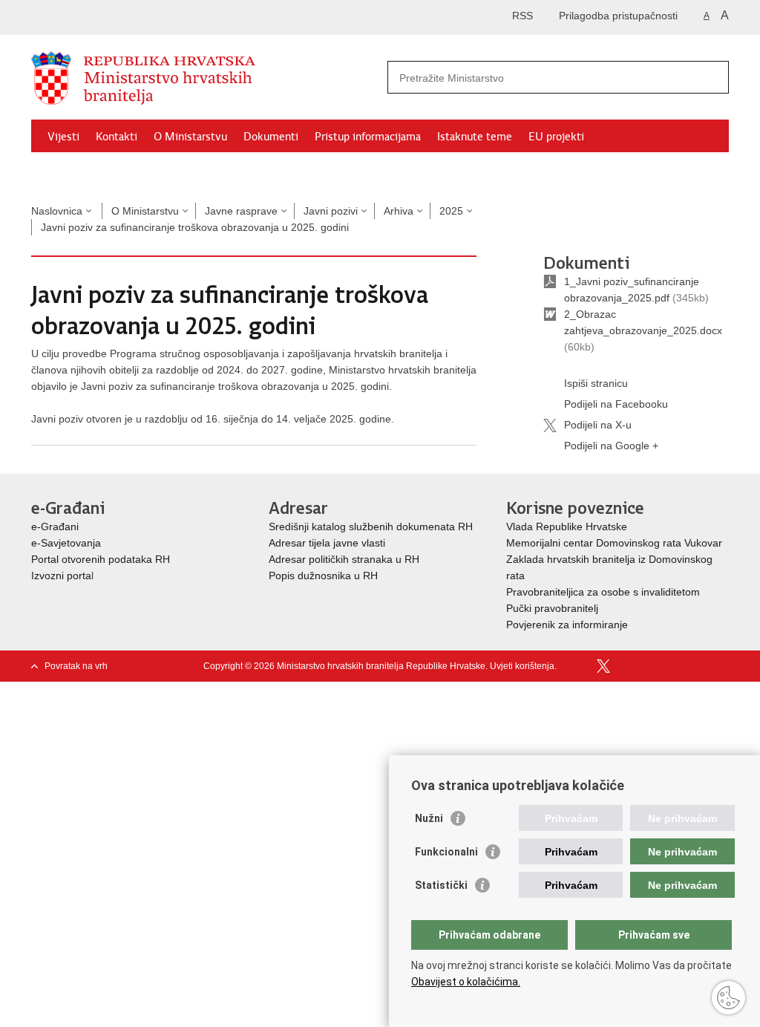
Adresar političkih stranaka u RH (344, 559)
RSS (522, 16)
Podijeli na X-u (598, 425)
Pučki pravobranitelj (552, 608)
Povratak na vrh (76, 666)
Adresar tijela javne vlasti (327, 543)
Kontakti (116, 136)
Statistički (441, 885)
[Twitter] (603, 666)
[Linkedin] (722, 666)
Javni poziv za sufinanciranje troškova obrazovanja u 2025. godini (195, 227)
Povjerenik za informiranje (567, 624)
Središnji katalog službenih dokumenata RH (371, 526)
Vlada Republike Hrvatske (568, 526)
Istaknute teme (474, 136)
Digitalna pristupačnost (104, 170)
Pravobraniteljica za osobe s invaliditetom (603, 592)
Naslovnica (56, 211)
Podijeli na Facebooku (616, 404)
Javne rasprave (241, 211)
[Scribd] (674, 666)
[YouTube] (627, 666)
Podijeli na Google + (611, 445)
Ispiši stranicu (596, 383)
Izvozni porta (61, 575)
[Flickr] (651, 666)
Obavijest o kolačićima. (465, 982)
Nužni (429, 818)
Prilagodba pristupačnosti (618, 16)
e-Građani (55, 526)
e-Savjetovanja (66, 543)
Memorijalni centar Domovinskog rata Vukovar (614, 543)
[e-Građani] (94, 17)
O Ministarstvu (190, 136)
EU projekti (556, 136)
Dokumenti (270, 136)
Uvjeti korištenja (522, 666)
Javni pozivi (331, 211)
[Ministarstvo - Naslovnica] (205, 78)
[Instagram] (698, 666)
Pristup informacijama (368, 136)
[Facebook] (579, 666)
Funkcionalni (446, 852)
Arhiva (398, 211)
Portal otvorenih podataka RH (100, 559)
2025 (451, 211)
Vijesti (63, 136)
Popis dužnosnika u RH (323, 575)
